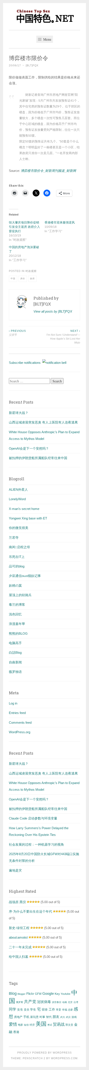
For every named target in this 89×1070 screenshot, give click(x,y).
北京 (70, 1002)
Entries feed (17, 713)
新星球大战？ (18, 413)
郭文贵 (69, 1025)
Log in (13, 703)
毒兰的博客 (17, 604)
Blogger (21, 994)
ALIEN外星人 (18, 489)
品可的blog (16, 566)
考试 (49, 1025)
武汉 (68, 1017)
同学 (12, 1009)
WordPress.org (19, 732)
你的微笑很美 (18, 528)
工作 (52, 1009)
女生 (20, 1009)
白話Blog (15, 652)
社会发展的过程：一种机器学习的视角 (36, 844)
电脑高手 (15, 643)
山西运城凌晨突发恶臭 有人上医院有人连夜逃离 (43, 422)
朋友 (55, 1017)
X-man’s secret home (24, 509)
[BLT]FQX (32, 65)
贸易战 (59, 1024)
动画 (64, 1002)
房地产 (18, 1017)
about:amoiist (18, 937)
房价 (22, 278)
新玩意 (34, 1017)
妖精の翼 (15, 585)
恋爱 (70, 1009)
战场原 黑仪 (17, 902)
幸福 (64, 1009)
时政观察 (31, 271)
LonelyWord (17, 499)
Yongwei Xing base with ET (28, 518)
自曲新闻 (15, 662)
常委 (58, 1009)
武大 (62, 1017)
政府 (32, 278)
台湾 (75, 1002)
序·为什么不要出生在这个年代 (30, 911)
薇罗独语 (15, 672)
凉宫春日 (56, 1002)
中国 (13, 278)
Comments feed (20, 722)
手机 (26, 1017)
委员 (26, 1009)
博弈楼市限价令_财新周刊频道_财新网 (48, 170)
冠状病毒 (44, 1002)
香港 (16, 1032)
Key (57, 993)
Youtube (65, 993)
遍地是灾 (15, 870)
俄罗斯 (19, 1002)
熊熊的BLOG (18, 633)
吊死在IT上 (17, 557)
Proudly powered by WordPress (44, 1052)
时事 (42, 1017)
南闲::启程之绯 (19, 547)
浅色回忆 (15, 614)
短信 (26, 1025)
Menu (46, 39)
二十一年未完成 (20, 947)
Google (48, 993)
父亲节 (17, 332)
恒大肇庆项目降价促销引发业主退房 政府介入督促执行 (24, 227)
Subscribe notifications (25, 362)
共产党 (30, 1001)
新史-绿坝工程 (19, 928)
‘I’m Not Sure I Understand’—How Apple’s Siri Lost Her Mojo (63, 336)
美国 (41, 1024)
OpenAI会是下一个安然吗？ (29, 448)
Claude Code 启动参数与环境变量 (33, 818)
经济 (32, 1024)
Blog (13, 993)
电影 (20, 1024)
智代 (49, 1017)
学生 (33, 1009)
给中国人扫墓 (18, 956)
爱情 (13, 1024)
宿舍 (45, 1009)
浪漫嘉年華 (17, 624)
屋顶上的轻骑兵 (20, 595)
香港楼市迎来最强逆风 (59, 222)
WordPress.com (64, 1058)
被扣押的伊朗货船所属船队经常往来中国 (38, 458)
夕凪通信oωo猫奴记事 (25, 576)
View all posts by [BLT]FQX (52, 311)
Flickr (30, 993)
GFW (38, 993)
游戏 (74, 1017)
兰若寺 (14, 537)
